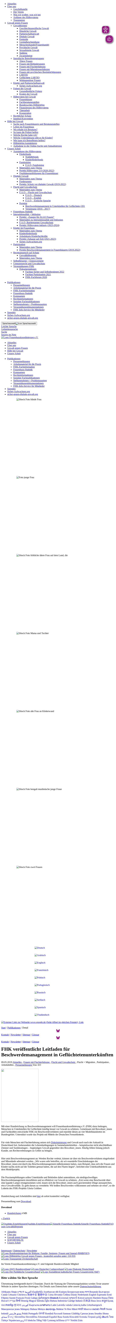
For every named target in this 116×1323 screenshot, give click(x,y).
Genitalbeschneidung (29, 42)
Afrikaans (6, 1291)
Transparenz (19, 20)
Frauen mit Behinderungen (32, 64)
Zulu (80, 1320)
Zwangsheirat (25, 55)
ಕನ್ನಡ (104, 1300)
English (92, 1294)
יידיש (67, 1320)
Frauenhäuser (25, 99)
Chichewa (22, 1294)
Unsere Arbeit (14, 148)
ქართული (44, 1298)
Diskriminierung (59, 1142)
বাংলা (87, 1291)
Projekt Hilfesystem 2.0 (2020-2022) (36, 170)
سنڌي (4, 1317)
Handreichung (14, 1213)
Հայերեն (37, 1291)
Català (4, 1294)
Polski (25, 1313)
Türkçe (4, 1320)
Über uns (11, 6)
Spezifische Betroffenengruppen (28, 58)
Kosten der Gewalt (28, 94)
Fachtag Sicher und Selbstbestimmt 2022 (44, 271)
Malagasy (25, 1309)
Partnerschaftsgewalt (29, 34)
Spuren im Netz (8, 334)
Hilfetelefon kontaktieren (25, 143)
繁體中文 (42, 1294)
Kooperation (25, 113)
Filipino (5, 1298)
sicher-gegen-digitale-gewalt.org (22, 318)
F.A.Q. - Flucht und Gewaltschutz (35, 192)
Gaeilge (71, 1300)
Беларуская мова (75, 1291)
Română (49, 1313)
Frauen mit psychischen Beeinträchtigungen (40, 72)
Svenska (83, 1317)
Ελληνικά (63, 1298)
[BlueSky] (58, 1032)
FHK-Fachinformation (24, 290)
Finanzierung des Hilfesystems (33, 107)
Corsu (51, 1294)
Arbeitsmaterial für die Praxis (27, 288)
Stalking (23, 53)
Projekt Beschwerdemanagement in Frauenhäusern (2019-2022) (49, 250)
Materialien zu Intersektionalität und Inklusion (41, 219)
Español (53, 1317)
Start (3, 1027)
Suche (4, 332)
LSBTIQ (23, 75)
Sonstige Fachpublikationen (26, 301)
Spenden (11, 312)
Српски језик (87, 1313)
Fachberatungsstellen (29, 102)
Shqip (14, 1291)
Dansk (74, 1294)
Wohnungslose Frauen (30, 80)
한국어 (17, 1305)
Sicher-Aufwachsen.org (30, 85)
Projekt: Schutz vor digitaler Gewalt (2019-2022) (42, 184)
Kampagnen (19, 296)
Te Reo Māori (70, 1309)
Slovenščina (31, 1317)
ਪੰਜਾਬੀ (42, 1313)
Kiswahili (74, 1317)
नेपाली (102, 1309)
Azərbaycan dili (50, 1291)
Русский (58, 1313)
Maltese (60, 1309)
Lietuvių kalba (79, 1305)
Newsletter (16, 1034)
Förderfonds (25, 154)
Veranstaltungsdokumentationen (28, 307)
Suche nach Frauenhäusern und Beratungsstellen (36, 124)
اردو (23, 1320)
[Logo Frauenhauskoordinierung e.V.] (19, 337)
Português (33, 1313)
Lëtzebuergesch (94, 1305)
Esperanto (101, 1294)
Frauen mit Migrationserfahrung (34, 69)
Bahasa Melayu (37, 1309)
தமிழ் (98, 1317)
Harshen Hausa (100, 1298)
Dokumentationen (27, 269)
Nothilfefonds (32, 157)
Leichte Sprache (9, 326)
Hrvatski (58, 1294)
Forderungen (25, 181)
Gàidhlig (75, 1313)
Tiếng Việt (41, 1320)
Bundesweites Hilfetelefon (32, 105)
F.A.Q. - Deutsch (33, 195)
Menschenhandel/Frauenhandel (34, 44)
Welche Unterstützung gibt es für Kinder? (33, 137)
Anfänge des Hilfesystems (25, 17)
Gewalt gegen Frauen (17, 23)
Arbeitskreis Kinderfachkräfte (33, 236)
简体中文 (32, 1294)
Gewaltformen (20, 25)
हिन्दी (18, 1300)
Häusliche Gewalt (27, 31)
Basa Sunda (63, 1317)
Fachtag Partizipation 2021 (38, 274)
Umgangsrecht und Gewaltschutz (29, 263)
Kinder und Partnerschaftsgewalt (28, 83)
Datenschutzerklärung (90, 1286)
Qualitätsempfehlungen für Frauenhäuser (38, 173)
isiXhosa (60, 1320)
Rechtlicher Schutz (22, 116)
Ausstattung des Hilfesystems (27, 151)
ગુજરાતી (73, 1298)
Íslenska (41, 1300)
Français (20, 1298)
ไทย (111, 1317)
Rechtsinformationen (23, 299)
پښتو (19, 1313)
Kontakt (5, 1034)
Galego (34, 1298)
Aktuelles (11, 3)
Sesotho (98, 1313)
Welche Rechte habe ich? (25, 135)
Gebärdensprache (9, 329)
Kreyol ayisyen (85, 1298)
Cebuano (12, 1294)
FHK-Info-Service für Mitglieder (29, 309)
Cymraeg (51, 1320)
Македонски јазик (10, 1309)
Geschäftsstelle (20, 9)
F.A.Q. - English (33, 198)
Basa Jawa (96, 1300)
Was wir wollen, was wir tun (27, 14)
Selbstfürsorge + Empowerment (28, 261)
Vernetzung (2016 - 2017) (37, 209)
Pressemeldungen (21, 285)
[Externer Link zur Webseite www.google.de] (42, 1022)
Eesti (109, 1294)
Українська (14, 1320)
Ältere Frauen (25, 61)
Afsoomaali (43, 1317)
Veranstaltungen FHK (23, 266)
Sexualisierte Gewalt (29, 50)
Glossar (35, 1034)
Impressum (6, 1250)
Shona (106, 1313)
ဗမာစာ (95, 1309)
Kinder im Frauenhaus (24, 228)
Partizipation (19, 244)
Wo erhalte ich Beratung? (25, 129)
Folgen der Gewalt (22, 88)
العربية (28, 1291)
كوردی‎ (25, 1305)
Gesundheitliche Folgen (30, 91)
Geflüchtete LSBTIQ (29, 77)
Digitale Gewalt (26, 36)
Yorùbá (73, 1320)
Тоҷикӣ (92, 1317)
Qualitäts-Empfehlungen (38, 1224)
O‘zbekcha (30, 1320)
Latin (53, 1305)
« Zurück (5, 1218)
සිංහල (11, 1317)
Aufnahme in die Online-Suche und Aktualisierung (37, 146)
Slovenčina (19, 1317)
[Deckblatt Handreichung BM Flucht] (20, 1121)
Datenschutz (19, 1250)
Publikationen (13, 282)
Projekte (23, 203)
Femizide (23, 39)
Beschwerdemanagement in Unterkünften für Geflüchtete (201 (55, 206)
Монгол (88, 1309)
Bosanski (93, 1291)
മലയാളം (51, 1309)
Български (104, 1291)
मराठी (80, 1309)
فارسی (12, 1313)
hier (39, 1196)
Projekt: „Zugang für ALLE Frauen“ (36, 217)
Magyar (32, 1300)
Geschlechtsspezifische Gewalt (34, 28)
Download (26, 1201)
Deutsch (54, 1298)
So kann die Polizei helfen (25, 132)
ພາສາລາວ (45, 1305)
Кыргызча (34, 1305)
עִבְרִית (12, 1300)
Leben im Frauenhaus (23, 127)
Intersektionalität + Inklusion (26, 214)
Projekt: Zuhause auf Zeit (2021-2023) (37, 239)
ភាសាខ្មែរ (9, 1305)
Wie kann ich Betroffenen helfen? (29, 140)
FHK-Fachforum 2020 (36, 277)
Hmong (24, 1300)
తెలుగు (105, 1317)
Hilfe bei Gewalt (15, 121)
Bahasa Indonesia (58, 1300)
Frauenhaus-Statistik (23, 211)
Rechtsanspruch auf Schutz (26, 252)
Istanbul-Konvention (23, 118)
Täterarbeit (24, 110)
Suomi (12, 1298)
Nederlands (82, 1294)
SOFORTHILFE (15, 1240)
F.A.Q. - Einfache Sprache (38, 200)
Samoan (67, 1313)
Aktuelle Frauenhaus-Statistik (95, 1224)
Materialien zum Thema (30, 168)
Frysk (27, 1298)
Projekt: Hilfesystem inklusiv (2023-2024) (39, 225)
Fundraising (25, 162)
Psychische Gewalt (28, 47)
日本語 (86, 1300)
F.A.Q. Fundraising (34, 165)
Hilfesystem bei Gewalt (24, 96)
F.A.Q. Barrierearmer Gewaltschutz (36, 222)
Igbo (47, 1300)
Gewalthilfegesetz (27, 255)
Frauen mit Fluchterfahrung (32, 66)
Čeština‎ (66, 1294)
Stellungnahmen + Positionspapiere (30, 304)
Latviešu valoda (64, 1305)
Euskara (63, 1291)
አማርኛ (20, 1291)
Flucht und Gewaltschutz (25, 187)
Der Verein (18, 12)
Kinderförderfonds (34, 159)
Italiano (79, 1300)
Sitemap (26, 1034)
